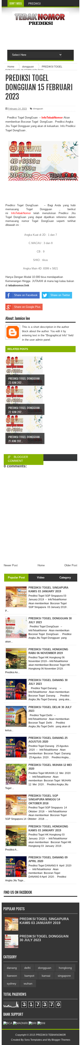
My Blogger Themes (59, 1039)
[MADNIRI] (20, 1023)
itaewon (12, 975)
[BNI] (41, 1023)
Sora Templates (33, 1039)
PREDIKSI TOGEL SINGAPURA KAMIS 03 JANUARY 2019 (44, 920)
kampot (29, 975)
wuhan (28, 983)
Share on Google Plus (27, 306)
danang (12, 967)
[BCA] (7, 1023)
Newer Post (11, 565)
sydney (11, 983)
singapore (64, 975)
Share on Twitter (60, 295)
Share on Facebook (26, 295)
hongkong (65, 967)
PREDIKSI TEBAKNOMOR (51, 1034)
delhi (27, 967)
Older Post (70, 565)
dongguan (38, 108)
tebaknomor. (16, 285)
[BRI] (33, 1023)
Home (41, 565)
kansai (46, 975)
